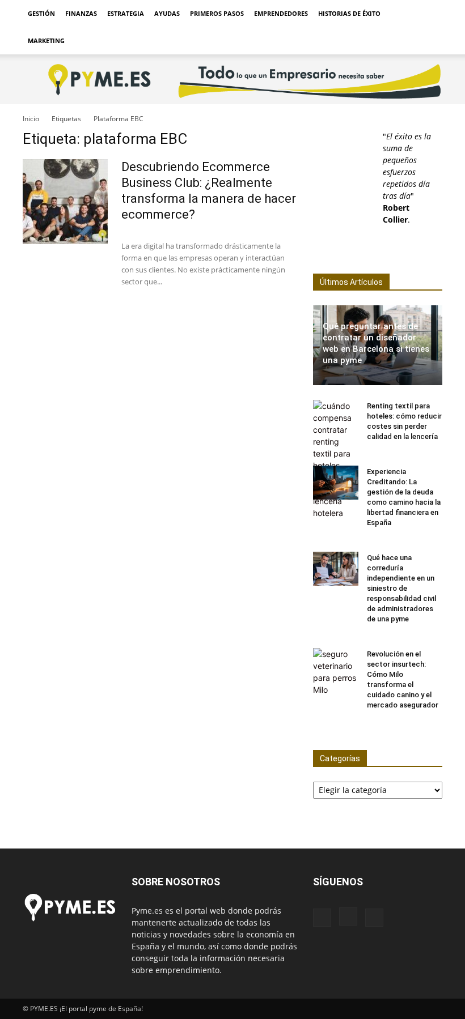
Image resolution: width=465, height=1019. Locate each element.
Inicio (31, 118)
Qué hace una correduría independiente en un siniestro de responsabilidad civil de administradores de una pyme (401, 588)
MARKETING (46, 40)
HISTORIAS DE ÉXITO (349, 13)
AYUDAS (167, 13)
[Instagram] (348, 916)
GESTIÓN (41, 13)
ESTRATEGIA (125, 13)
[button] (428, 13)
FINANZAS (81, 13)
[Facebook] (322, 918)
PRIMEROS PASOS (217, 13)
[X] (374, 918)
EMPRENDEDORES (281, 13)
